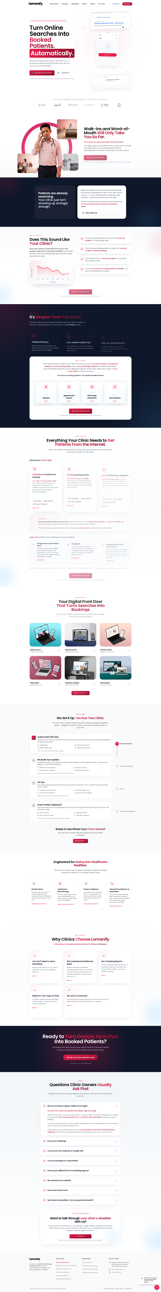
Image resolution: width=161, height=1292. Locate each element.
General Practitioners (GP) (90, 1269)
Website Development (62, 1272)
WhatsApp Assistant (115, 474)
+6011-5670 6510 (116, 1272)
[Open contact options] (156, 1287)
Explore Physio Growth (90, 904)
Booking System (78, 474)
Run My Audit (79, 841)
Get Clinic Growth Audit (95, 157)
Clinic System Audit (62, 1262)
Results (84, 4)
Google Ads (76, 543)
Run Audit (127, 4)
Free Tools (101, 4)
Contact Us (116, 4)
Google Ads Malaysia (62, 1275)
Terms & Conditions (108, 1288)
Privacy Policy (119, 1288)
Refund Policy (127, 1288)
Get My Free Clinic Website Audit (80, 1057)
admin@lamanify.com (118, 1269)
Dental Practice (87, 1262)
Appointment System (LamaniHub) (66, 1265)
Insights (92, 4)
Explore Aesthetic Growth (65, 904)
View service (41, 559)
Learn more (35, 507)
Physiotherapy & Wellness (90, 1272)
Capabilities (75, 4)
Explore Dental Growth (39, 904)
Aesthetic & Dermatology (90, 1266)
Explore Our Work (79, 693)
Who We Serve (54, 4)
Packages (65, 4)
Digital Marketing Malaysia (63, 1279)
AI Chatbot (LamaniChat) (63, 1269)
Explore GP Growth (115, 906)
